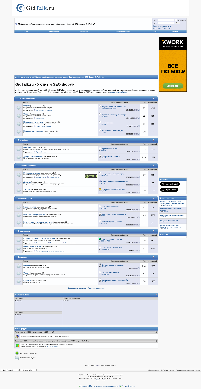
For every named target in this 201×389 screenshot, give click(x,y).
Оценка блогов (41, 152)
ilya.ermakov (105, 274)
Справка (26, 31)
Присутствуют (20, 332)
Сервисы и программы (43, 126)
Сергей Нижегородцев (108, 108)
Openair (103, 132)
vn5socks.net (105, 249)
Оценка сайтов (54, 177)
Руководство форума (96, 288)
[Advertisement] (71, 56)
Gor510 (165, 228)
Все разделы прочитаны (77, 288)
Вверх (198, 370)
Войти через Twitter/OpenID (162, 28)
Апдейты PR (40, 118)
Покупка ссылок (56, 243)
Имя (153, 20)
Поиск (155, 31)
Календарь (84, 31)
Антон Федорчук (52, 346)
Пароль (155, 23)
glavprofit (104, 223)
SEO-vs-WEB (105, 241)
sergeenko (104, 116)
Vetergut (103, 183)
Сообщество (54, 31)
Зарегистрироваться (162, 26)
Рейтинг (175, 31)
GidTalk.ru (164, 370)
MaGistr (103, 124)
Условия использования (185, 370)
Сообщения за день (122, 31)
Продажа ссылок (41, 243)
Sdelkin (103, 267)
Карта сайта (100, 380)
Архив (172, 370)
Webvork (104, 216)
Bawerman (104, 175)
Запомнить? (181, 20)
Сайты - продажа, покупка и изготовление (50, 251)
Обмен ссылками (71, 243)
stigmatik (104, 191)
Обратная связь (153, 370)
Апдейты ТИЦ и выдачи (44, 110)
